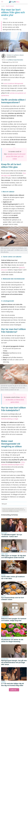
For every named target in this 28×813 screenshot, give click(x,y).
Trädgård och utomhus (7, 638)
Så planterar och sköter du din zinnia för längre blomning (12, 640)
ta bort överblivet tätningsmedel (13, 83)
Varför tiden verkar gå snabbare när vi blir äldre (13, 577)
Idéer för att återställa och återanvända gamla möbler (16, 399)
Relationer (4, 533)
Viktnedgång (4, 659)
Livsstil (2, 6)
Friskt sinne (4, 554)
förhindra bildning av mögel (9, 419)
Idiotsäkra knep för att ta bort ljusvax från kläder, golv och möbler (15, 156)
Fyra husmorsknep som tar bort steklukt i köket (12, 598)
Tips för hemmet (10, 6)
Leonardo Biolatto (11, 56)
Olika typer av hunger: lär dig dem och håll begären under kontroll (13, 556)
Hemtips (3, 596)
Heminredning (5, 617)
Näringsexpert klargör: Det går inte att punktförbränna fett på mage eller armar (14, 662)
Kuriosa (3, 575)
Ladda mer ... (14, 690)
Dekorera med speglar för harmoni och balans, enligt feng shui (13, 619)
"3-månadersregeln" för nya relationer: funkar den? (11, 535)
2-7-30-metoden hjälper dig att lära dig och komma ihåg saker (12, 684)
